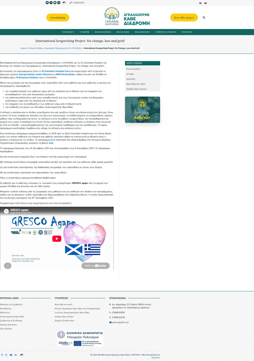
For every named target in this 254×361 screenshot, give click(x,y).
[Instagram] (51, 2)
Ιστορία (130, 74)
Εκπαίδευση (5, 308)
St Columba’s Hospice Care (56, 71)
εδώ (51, 143)
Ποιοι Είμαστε (133, 69)
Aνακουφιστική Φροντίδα (12, 316)
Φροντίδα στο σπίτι (63, 304)
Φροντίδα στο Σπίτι (135, 84)
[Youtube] (54, 2)
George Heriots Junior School (34, 74)
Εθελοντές (5, 312)
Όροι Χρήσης (6, 328)
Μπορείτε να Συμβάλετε (11, 304)
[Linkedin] (58, 2)
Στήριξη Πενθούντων (64, 320)
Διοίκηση (130, 79)
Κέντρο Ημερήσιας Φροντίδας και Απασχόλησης (77, 308)
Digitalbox (155, 357)
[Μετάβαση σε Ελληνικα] (200, 3)
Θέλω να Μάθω (36, 48)
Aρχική (24, 48)
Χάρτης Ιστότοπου (8, 324)
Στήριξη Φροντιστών (136, 89)
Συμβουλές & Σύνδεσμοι (11, 320)
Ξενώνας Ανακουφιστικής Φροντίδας (72, 312)
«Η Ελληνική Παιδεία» (27, 77)
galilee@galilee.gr (120, 322)
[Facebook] (47, 2)
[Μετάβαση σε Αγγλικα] (205, 3)
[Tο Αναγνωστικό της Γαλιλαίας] (21, 355)
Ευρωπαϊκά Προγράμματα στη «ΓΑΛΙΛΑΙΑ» (63, 48)
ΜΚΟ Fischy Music (65, 74)
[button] (204, 17)
